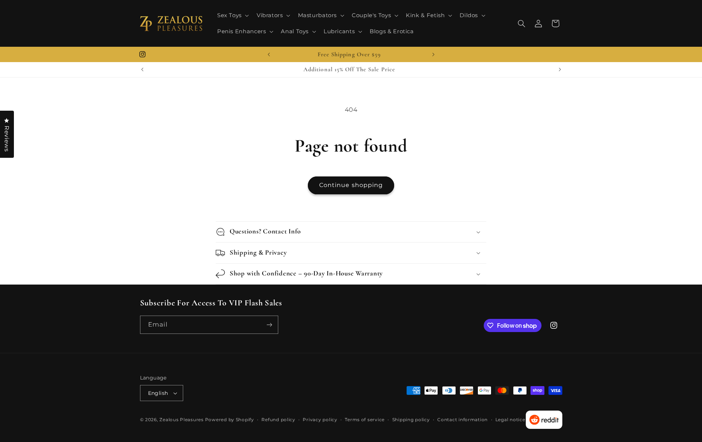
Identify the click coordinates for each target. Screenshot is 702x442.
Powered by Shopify (229, 419)
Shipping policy (411, 419)
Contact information (462, 419)
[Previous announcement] (269, 54)
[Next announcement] (433, 54)
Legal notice (510, 419)
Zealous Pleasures (182, 419)
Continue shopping (351, 185)
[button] (232, 15)
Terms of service (365, 419)
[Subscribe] (269, 325)
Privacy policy (320, 419)
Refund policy (278, 419)
